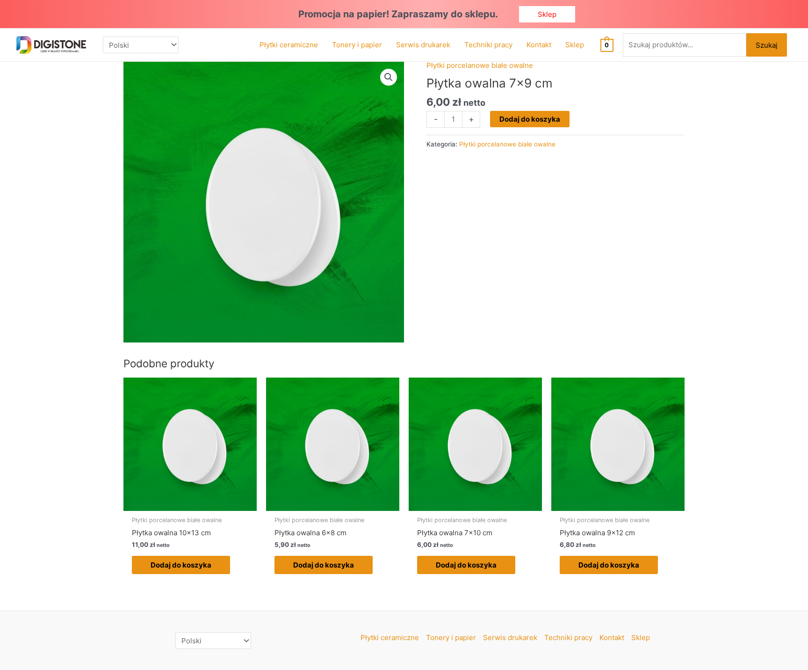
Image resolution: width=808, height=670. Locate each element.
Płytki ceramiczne (390, 637)
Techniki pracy (568, 637)
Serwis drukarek (510, 637)
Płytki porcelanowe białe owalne (479, 65)
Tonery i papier (451, 637)
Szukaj (767, 45)
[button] (547, 14)
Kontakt (611, 637)
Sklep (640, 637)
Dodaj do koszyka (529, 119)
